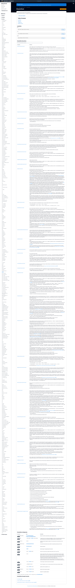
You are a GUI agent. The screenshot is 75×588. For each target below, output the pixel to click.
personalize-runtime (4, 382)
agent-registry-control (4, 34)
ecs (2, 190)
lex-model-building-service (5, 287)
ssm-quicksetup (4, 483)
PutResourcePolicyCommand (20, 356)
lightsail (3, 297)
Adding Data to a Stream (37, 333)
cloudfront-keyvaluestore (5, 110)
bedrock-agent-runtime (5, 82)
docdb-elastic (3, 181)
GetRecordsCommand (20, 168)
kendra (3, 267)
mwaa (2, 342)
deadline (3, 169)
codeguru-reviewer (4, 129)
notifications (3, 353)
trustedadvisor (4, 511)
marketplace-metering (5, 316)
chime (2, 96)
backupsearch (3, 73)
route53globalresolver (4, 424)
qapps (2, 395)
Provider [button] (27, 536)
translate (3, 510)
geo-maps (3, 223)
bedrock (3, 80)
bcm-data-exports (4, 76)
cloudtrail (3, 116)
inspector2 (3, 243)
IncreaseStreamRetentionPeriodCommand (22, 229)
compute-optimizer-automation (6, 143)
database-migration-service (5, 162)
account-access (4, 29)
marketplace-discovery (5, 313)
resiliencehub (3, 411)
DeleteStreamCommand (20, 98)
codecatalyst (3, 124)
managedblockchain (4, 305)
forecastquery (3, 216)
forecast (3, 215)
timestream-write (4, 504)
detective (3, 170)
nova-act (3, 355)
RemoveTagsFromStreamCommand (21, 382)
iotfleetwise (3, 255)
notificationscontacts (4, 354)
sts (2, 490)
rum (2, 429)
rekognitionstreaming (4, 409)
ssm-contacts (3, 479)
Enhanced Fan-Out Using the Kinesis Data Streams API (48, 377)
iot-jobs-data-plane (4, 250)
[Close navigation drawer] (9, 3)
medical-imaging (4, 329)
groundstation (3, 234)
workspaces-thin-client (5, 530)
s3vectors (3, 435)
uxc (2, 512)
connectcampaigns (4, 148)
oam (2, 356)
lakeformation (3, 282)
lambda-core (3, 283)
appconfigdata (3, 47)
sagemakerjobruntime (4, 446)
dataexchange (3, 164)
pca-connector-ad (4, 376)
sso (2, 485)
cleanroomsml (3, 104)
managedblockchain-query (5, 306)
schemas (3, 450)
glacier (2, 227)
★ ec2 (2, 22)
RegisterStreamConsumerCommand (21, 367)
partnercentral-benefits (5, 368)
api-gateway (3, 41)
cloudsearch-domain (4, 115)
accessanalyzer (4, 27)
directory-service (4, 176)
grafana (3, 230)
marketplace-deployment (5, 312)
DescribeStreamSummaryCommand (21, 151)
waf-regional (3, 518)
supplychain (3, 491)
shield (2, 466)
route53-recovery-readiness (5, 423)
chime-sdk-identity (4, 97)
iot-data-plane (3, 249)
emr (2, 202)
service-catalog (4, 458)
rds (2, 402)
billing (2, 90)
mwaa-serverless (4, 343)
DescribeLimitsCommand (20, 123)
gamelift (3, 221)
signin (2, 470)
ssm (2, 478)
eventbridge (3, 207)
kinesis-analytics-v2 (4, 274)
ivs (2, 261)
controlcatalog (3, 154)
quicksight (3, 398)
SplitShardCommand (19, 390)
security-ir (3, 452)
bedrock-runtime (4, 89)
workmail (3, 525)
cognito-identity (4, 136)
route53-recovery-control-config (6, 422)
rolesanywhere (4, 417)
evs (2, 208)
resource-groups (4, 415)
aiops (2, 35)
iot (2, 248)
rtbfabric (3, 428)
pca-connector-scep (4, 377)
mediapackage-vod (4, 323)
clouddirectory (3, 108)
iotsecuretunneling (4, 256)
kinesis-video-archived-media (5, 276)
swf (2, 497)
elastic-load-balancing (4, 196)
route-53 (3, 418)
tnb (2, 505)
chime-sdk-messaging (4, 101)
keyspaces (3, 269)
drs (2, 182)
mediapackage (3, 322)
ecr (2, 188)
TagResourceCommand (20, 456)
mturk (2, 341)
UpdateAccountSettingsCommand (21, 463)
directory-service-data (4, 177)
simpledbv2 (3, 471)
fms (2, 214)
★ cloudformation (4, 20)
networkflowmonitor (4, 349)
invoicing (3, 247)
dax (2, 168)
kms (2, 281)
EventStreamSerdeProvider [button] (30, 543)
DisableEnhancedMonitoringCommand (22, 159)
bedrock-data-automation (5, 86)
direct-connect (3, 175)
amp (2, 36)
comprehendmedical (4, 141)
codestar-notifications (4, 135)
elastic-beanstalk (4, 195)
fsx (2, 220)
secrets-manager (4, 451)
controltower (3, 155)
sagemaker (3, 436)
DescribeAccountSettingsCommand (21, 118)
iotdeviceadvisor (4, 254)
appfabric (3, 48)
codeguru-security (4, 130)
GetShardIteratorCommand (20, 207)
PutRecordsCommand (20, 320)
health (2, 236)
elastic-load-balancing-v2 (5, 197)
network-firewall (4, 348)
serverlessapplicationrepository (6, 457)
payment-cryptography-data (5, 375)
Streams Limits (41, 224)
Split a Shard (43, 400)
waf (2, 517)
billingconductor (4, 91)
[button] (4, 10)
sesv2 (2, 464)
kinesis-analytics (4, 273)
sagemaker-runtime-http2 (5, 445)
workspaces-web (4, 531)
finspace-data (3, 210)
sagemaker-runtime (4, 444)
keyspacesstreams (4, 270)
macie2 (3, 303)
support (3, 492)
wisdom (3, 523)
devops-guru (3, 174)
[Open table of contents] (73, 3)
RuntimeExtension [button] (28, 546)
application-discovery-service (5, 53)
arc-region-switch (4, 61)
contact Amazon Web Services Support (53, 77)
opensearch (3, 361)
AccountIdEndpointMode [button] (29, 535)
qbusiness (3, 396)
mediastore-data (4, 327)
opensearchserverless (4, 362)
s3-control (3, 430)
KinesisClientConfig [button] (39, 574)
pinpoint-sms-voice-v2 (5, 388)
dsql (2, 183)
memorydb (3, 330)
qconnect (3, 397)
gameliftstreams (4, 222)
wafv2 (2, 519)
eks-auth (3, 194)
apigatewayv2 (3, 43)
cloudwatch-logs (4, 121)
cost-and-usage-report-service (6, 156)
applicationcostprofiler (4, 56)
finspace (3, 209)
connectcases (3, 150)
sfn (2, 465)
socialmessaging (4, 476)
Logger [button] (27, 548)
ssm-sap (3, 484)
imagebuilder (3, 240)
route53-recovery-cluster (5, 421)
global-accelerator (4, 228)
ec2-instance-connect (4, 187)
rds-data (3, 403)
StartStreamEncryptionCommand (21, 416)
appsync (3, 60)
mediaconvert (3, 320)
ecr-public (3, 189)
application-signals (4, 55)
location (3, 298)
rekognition (3, 408)
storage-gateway (4, 489)
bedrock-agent (4, 81)
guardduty (3, 235)
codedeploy (3, 128)
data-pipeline (3, 161)
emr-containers (4, 203)
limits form (56, 529)
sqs (2, 477)
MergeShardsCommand (20, 272)
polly (2, 390)
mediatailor (3, 328)
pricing (2, 391)
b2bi (2, 69)
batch (2, 74)
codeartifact (3, 122)
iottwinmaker (3, 260)
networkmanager (4, 350)
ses (2, 463)
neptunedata (3, 347)
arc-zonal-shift (4, 62)
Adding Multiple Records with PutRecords (34, 336)
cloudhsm (3, 111)
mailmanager (3, 304)
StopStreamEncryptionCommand (21, 428)
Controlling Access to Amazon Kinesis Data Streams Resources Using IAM (45, 365)
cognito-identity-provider (5, 137)
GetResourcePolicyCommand (20, 202)
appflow (3, 49)
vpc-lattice (3, 516)
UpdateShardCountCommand (20, 477)
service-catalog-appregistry (5, 459)
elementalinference (4, 201)
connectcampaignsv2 (4, 149)
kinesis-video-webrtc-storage (5, 280)
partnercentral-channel (5, 369)
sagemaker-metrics (4, 443)
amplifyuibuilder (4, 40)
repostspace (3, 410)
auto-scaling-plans (4, 68)
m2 (2, 300)
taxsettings (3, 499)
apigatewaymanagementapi (5, 42)
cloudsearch (3, 114)
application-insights (4, 54)
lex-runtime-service (4, 289)
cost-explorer (3, 157)
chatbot (3, 95)
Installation (2, 6)
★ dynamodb (3, 21)
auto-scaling (3, 67)
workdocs (3, 524)
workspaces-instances (4, 529)
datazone (3, 167)
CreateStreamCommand (20, 53)
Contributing (2, 7)
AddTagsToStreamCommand (20, 46)
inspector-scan (4, 242)
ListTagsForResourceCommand (21, 263)
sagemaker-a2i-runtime (5, 437)
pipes (2, 389)
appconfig (3, 46)
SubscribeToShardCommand (20, 441)
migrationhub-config (4, 335)
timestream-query (4, 503)
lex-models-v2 (4, 288)
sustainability (3, 496)
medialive (3, 321)
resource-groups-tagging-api (5, 416)
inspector (3, 241)
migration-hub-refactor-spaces (6, 334)
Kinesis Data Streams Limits (50, 410)
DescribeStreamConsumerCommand (21, 144)
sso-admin (3, 486)
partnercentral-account (5, 367)
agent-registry (3, 33)
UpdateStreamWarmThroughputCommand (22, 511)
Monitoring (49, 193)
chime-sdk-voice (4, 102)
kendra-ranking (4, 268)
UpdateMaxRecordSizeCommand (21, 473)
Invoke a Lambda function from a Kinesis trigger (23, 580)
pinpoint (3, 384)
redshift (3, 404)
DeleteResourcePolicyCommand (21, 93)
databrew (3, 163)
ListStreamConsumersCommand (21, 249)
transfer (3, 509)
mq (2, 340)
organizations (3, 363)
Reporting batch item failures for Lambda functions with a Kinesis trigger (26, 582)
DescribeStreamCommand (20, 128)
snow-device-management (5, 472)
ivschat (3, 263)
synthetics (3, 498)
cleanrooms (3, 103)
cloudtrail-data (4, 117)
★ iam (2, 23)
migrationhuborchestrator (5, 336)
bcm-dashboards (4, 75)
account (3, 28)
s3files (3, 431)
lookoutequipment (4, 299)
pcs (2, 378)
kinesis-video (3, 275)
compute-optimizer (4, 142)
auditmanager (3, 66)
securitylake (3, 456)
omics (2, 360)
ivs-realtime (3, 262)
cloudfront (3, 109)
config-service (3, 144)
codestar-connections (4, 134)
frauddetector (3, 217)
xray (2, 532)
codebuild (3, 123)
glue (2, 229)
